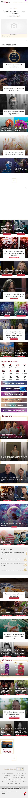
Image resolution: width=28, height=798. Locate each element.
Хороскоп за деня (9, 361)
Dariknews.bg (7, 775)
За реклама (18, 781)
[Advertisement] (14, 203)
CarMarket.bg (15, 779)
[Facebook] (18, 769)
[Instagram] (22, 769)
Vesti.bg (18, 773)
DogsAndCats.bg (7, 777)
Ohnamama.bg (10, 773)
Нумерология (25, 2)
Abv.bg (3, 773)
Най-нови (15, 2)
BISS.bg (21, 779)
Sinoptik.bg (21, 775)
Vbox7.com (14, 775)
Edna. (6, 2)
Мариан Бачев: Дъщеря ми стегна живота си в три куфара (13, 553)
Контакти (17, 783)
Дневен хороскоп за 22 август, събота (11, 559)
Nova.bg (24, 773)
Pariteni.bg (7, 779)
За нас (3, 781)
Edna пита (7, 416)
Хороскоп (19, 2)
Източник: (12, 34)
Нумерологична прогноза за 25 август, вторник (13, 570)
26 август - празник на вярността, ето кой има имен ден (13, 564)
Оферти (8, 660)
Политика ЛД (10, 781)
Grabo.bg (23, 777)
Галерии (14, 8)
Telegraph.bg (16, 777)
